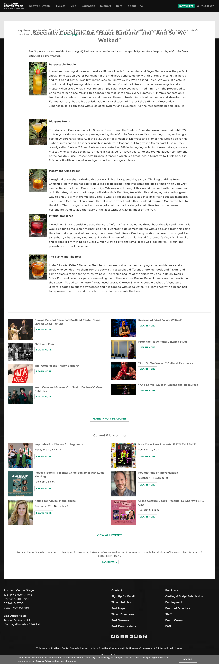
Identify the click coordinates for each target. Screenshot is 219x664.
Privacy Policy (43, 661)
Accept (187, 659)
